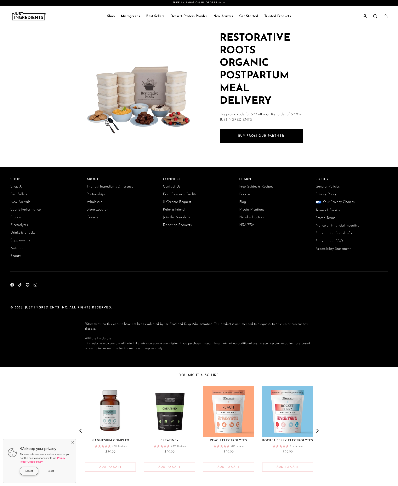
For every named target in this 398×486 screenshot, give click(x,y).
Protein (15, 217)
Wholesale (94, 202)
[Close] (73, 442)
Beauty (15, 256)
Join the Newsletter (177, 217)
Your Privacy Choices (338, 202)
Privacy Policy (326, 194)
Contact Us (171, 186)
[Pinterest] (27, 285)
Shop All (16, 186)
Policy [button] (322, 179)
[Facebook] (12, 285)
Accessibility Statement (333, 249)
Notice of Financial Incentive (337, 225)
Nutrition (17, 248)
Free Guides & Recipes (256, 186)
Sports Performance (25, 209)
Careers (92, 217)
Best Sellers (18, 194)
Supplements (20, 240)
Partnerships (96, 194)
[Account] (365, 16)
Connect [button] (172, 179)
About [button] (93, 179)
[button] (111, 16)
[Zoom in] (92, 138)
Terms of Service (327, 210)
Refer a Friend (174, 209)
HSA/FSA (246, 225)
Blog (242, 202)
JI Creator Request (177, 202)
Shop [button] (15, 179)
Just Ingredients (42, 307)
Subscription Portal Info (333, 233)
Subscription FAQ (329, 241)
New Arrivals (20, 202)
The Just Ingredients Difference (110, 186)
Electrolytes (19, 225)
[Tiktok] (20, 285)
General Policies (327, 186)
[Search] (375, 16)
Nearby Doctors (251, 217)
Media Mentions (251, 209)
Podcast (245, 194)
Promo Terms (325, 218)
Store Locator (97, 209)
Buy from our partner (261, 136)
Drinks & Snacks (22, 232)
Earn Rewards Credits (179, 194)
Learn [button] (245, 179)
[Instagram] (35, 285)
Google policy (35, 461)
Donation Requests (177, 225)
